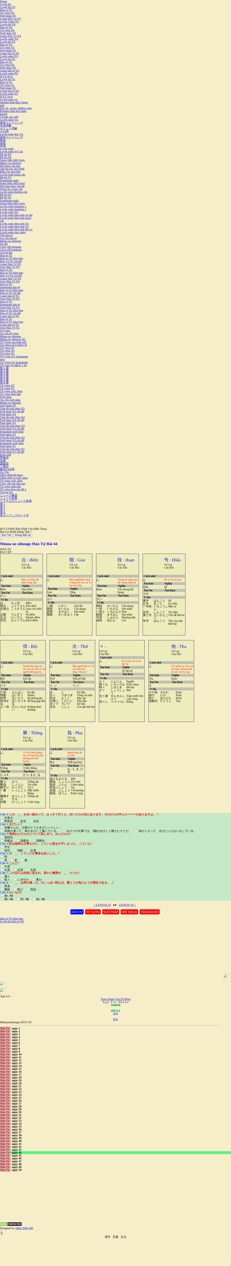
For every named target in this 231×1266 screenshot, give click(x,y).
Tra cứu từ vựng (9, 333)
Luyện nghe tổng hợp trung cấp (15, 219)
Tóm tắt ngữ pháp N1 (12, 449)
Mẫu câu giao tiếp (10, 171)
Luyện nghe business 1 (13, 206)
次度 (7, 869)
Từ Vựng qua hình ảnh (13, 342)
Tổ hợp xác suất (9, 116)
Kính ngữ (5, 454)
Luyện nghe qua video (13, 232)
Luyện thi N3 (7, 41)
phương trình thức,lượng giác (14, 104)
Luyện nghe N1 (9, 93)
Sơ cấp (4, 243)
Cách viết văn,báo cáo (12, 483)
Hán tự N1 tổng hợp (11, 321)
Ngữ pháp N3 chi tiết (12, 428)
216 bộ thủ (6, 252)
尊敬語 (4, 457)
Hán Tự (77, 912)
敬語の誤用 (7, 469)
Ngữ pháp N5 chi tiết (12, 411)
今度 (7, 866)
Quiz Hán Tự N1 (10, 327)
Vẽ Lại (25, 564)
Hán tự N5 (6, 10)
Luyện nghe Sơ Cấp (11, 151)
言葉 (115, 1236)
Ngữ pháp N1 (8, 88)
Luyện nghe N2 (9, 73)
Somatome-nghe (9, 180)
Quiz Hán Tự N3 (10, 298)
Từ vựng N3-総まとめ (13, 365)
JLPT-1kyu (6, 96)
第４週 (4, 376)
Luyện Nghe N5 (9, 21)
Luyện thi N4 (7, 24)
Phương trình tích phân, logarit (13, 113)
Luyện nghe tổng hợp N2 (14, 223)
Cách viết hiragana (10, 246)
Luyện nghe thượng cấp (13, 191)
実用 (3, 145)
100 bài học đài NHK (12, 168)
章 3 (2, 509)
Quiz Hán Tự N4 (10, 281)
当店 (35, 821)
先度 (33, 869)
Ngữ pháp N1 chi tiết (12, 451)
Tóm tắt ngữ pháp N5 (12, 408)
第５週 (4, 379)
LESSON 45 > (127, 904)
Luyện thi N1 (7, 79)
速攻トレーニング (11, 122)
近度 (20, 869)
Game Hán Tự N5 (10, 18)
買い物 (9, 899)
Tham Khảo (150, 912)
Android (115, 1004)
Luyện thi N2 (7, 59)
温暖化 (24, 840)
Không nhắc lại (22, 535)
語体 (3, 460)
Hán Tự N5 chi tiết (11, 261)
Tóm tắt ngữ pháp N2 (12, 437)
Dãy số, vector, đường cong (16, 108)
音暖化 (9, 840)
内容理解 (6, 125)
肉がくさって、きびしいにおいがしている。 (167, 830)
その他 (4, 131)
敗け (20, 889)
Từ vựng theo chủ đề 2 (13, 489)
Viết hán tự (6, 235)
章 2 (2, 506)
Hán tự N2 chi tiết (10, 313)
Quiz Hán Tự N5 (10, 267)
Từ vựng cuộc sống (11, 391)
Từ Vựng (93, 912)
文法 (123, 1236)
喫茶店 (9, 821)
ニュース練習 (8, 495)
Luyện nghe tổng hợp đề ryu (16, 229)
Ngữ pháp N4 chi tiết (12, 420)
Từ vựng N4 (7, 30)
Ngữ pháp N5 (8, 15)
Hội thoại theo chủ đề (12, 186)
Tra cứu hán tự (8, 238)
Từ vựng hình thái (10, 394)
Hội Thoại (129, 912)
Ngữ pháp (6, 397)
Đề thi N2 (5, 194)
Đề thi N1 (5, 197)
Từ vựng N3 (7, 47)
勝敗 (7, 889)
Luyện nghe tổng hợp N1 (14, 226)
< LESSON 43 (102, 904)
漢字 (107, 1236)
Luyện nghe (7, 148)
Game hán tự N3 (9, 53)
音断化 (40, 840)
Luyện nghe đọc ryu (11, 134)
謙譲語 (4, 463)
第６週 (4, 382)
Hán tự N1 (6, 82)
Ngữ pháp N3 (8, 50)
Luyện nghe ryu (9, 119)
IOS (115, 1013)
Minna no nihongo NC (13, 339)
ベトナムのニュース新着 (16, 501)
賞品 (33, 889)
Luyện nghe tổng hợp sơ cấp (16, 215)
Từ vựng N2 (7, 64)
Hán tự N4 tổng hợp (11, 272)
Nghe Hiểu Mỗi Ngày (12, 160)
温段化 (9, 837)
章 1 (2, 503)
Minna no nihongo (10, 163)
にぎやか (23, 879)
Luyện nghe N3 (9, 56)
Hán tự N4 (6, 27)
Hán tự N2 (6, 62)
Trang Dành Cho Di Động (116, 999)
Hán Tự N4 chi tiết (11, 275)
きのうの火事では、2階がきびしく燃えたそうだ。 (99, 830)
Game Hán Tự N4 (10, 36)
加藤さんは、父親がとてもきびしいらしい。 (33, 827)
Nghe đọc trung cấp (11, 189)
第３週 (4, 373)
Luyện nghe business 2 (13, 209)
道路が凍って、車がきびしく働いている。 (32, 830)
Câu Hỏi (26, 567)
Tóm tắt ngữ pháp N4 (12, 417)
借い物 (9, 895)
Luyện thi (5, 4)
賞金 (7, 885)
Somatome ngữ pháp (12, 431)
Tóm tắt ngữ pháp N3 (12, 425)
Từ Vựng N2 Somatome (14, 362)
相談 (3, 140)
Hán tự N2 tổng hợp (11, 310)
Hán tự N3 (6, 44)
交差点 (9, 817)
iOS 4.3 (115, 1010)
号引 (7, 847)
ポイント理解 (8, 128)
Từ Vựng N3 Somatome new (14, 358)
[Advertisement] (30, 948)
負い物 (40, 899)
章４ (3, 512)
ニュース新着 (8, 498)
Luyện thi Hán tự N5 (12, 921)
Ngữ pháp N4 (8, 33)
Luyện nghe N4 (9, 38)
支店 (23, 821)
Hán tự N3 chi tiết (10, 293)
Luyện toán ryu (9, 99)
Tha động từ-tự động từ (13, 345)
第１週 (4, 368)
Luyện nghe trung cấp (12, 174)
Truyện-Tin (6, 492)
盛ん (7, 876)
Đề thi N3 (5, 177)
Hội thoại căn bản (10, 166)
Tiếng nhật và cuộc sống (14, 477)
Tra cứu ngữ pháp (10, 399)
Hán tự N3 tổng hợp (11, 290)
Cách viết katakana (11, 249)
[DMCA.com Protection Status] (11, 1225)
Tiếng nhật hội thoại (11, 475)
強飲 (20, 850)
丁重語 (4, 466)
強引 (7, 850)
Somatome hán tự (10, 287)
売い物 (24, 899)
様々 (7, 879)
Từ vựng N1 (7, 85)
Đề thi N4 (5, 157)
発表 (3, 142)
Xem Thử (6, 535)
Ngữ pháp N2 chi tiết (12, 440)
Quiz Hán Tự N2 (10, 307)
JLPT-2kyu (6, 76)
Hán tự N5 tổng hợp (11, 258)
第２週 (4, 371)
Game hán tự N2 (9, 70)
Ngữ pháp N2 (8, 67)
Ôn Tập (4, 472)
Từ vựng (5, 330)
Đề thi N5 (5, 154)
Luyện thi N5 (7, 7)
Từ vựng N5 (7, 12)
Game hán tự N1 (9, 90)
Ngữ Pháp (110, 912)
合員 (33, 850)
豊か (38, 879)
